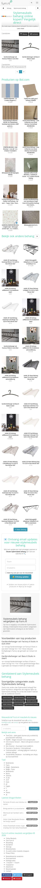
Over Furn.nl (10, 840)
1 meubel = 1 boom (12, 863)
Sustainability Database (14, 755)
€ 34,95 (30, 176)
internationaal (26, 748)
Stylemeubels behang (31, 704)
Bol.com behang (19, 701)
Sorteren (35, 34)
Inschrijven (34, 728)
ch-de (8, 778)
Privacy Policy (10, 853)
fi (6, 788)
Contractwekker (11, 750)
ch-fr (7, 780)
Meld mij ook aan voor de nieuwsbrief (20, 573)
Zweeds (8, 776)
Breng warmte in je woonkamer (20, 809)
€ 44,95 (31, 124)
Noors (8, 773)
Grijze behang (18, 704)
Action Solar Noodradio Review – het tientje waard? (20, 820)
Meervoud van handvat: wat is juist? (20, 814)
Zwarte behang (7, 697)
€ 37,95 (10, 124)
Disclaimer (9, 845)
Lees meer (20, 28)
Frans (7, 765)
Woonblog (9, 843)
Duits (7, 782)
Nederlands (10, 763)
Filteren (24, 34)
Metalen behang (31, 701)
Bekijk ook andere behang (18, 236)
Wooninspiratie (11, 869)
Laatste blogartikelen (11, 797)
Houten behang (19, 697)
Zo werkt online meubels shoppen (17, 851)
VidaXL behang (7, 704)
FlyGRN (8, 740)
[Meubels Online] (3, 8)
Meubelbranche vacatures (14, 856)
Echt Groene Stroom (13, 742)
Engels (8, 786)
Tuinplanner (10, 865)
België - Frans (10, 769)
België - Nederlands (12, 767)
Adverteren (9, 867)
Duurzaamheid (11, 858)
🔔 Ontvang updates (20, 577)
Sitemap (8, 847)
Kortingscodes (10, 861)
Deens (8, 792)
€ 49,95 (31, 150)
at (6, 795)
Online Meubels (11, 838)
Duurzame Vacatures (13, 748)
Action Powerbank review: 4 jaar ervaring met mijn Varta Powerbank (20, 827)
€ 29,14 (31, 203)
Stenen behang (30, 697)
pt (6, 784)
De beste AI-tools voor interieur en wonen (20, 803)
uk (6, 790)
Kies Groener (10, 746)
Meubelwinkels (11, 849)
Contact (8, 871)
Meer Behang (21, 529)
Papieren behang (8, 708)
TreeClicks (9, 736)
